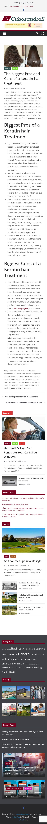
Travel (13, 556)
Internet (19, 659)
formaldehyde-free (20, 308)
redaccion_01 (25, 566)
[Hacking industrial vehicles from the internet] (9, 481)
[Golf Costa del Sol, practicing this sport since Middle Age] (9, 585)
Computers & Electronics (34, 648)
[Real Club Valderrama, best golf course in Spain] (9, 597)
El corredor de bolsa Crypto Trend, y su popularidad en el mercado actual (20, 768)
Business (17, 648)
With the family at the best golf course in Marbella (30, 608)
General (7, 443)
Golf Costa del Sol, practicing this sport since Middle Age (29, 584)
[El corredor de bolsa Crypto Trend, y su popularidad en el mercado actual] (23, 754)
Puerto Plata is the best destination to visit (24, 402)
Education (6, 654)
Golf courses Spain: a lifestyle (23, 561)
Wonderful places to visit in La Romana (21, 397)
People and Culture (16, 668)
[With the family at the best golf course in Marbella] (9, 610)
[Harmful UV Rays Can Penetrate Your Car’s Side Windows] (23, 428)
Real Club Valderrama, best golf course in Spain (30, 596)
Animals (8, 649)
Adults (4, 649)
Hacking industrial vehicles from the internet (30, 479)
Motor (22, 443)
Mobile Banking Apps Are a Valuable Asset (22, 792)
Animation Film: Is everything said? (15, 504)
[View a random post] (42, 33)
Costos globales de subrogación (21, 6)
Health (15, 68)
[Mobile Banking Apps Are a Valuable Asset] (23, 782)
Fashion (7, 68)
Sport (6, 556)
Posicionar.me (20, 88)
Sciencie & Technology (32, 667)
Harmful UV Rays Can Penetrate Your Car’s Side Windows (20, 452)
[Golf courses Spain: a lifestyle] (23, 540)
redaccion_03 (24, 774)
